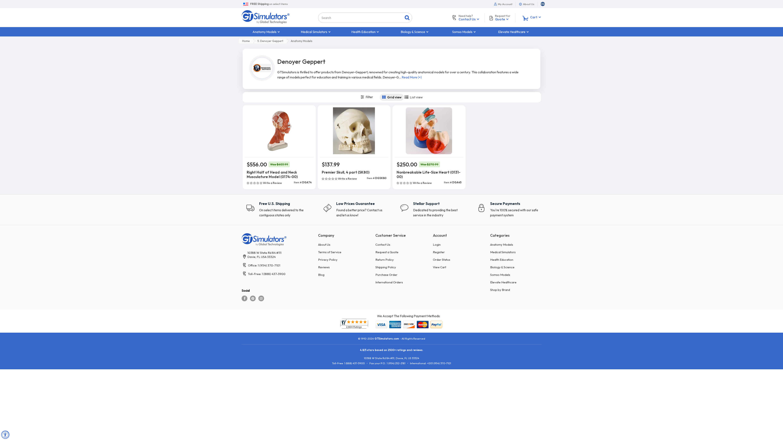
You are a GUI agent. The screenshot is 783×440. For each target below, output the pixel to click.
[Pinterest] (253, 298)
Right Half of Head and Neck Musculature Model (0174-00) (272, 174)
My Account (504, 4)
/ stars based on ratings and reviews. (391, 350)
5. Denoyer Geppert (270, 41)
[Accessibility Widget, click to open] (5, 435)
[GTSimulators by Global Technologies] (266, 16)
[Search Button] (407, 18)
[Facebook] (244, 298)
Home (246, 41)
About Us (528, 4)
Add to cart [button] (279, 179)
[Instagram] (261, 298)
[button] (542, 4)
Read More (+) (412, 77)
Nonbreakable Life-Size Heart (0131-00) (428, 174)
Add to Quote (279, 190)
